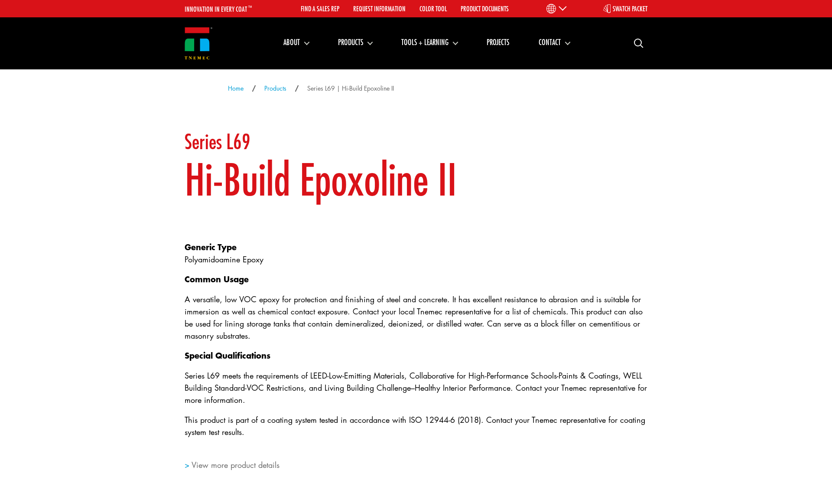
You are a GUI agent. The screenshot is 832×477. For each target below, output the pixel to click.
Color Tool (433, 8)
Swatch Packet (630, 8)
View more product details (236, 465)
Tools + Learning (424, 42)
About (291, 42)
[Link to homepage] (198, 43)
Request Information (379, 8)
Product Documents (485, 8)
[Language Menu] (556, 8)
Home (236, 88)
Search (635, 42)
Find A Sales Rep (320, 8)
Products (350, 42)
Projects (498, 42)
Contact (550, 42)
